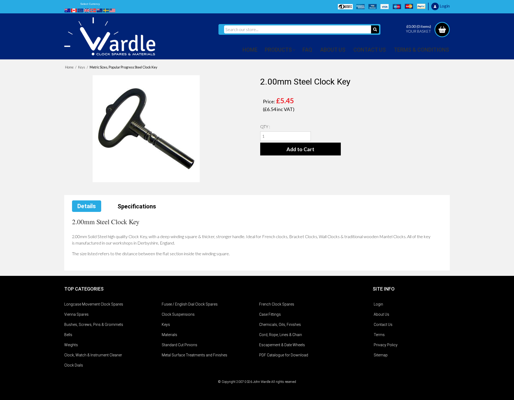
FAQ (307, 50)
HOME (250, 50)
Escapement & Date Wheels (282, 345)
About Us (381, 314)
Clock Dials (73, 365)
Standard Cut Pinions (179, 345)
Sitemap (381, 355)
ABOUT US (332, 50)
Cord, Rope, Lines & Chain (280, 335)
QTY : (265, 126)
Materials (169, 335)
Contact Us (383, 324)
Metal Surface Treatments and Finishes (194, 355)
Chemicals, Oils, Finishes (280, 324)
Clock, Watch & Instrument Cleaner (93, 355)
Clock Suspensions (178, 314)
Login (378, 304)
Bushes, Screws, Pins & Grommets (93, 324)
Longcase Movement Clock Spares (93, 304)
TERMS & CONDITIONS (421, 50)
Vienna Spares (76, 314)
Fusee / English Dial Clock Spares (190, 304)
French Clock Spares (276, 304)
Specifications (137, 206)
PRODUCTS (278, 50)
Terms (379, 335)
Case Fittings (270, 314)
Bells (68, 335)
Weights (71, 345)
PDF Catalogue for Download (283, 355)
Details (86, 206)
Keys (166, 324)
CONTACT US (369, 50)
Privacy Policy (386, 345)
